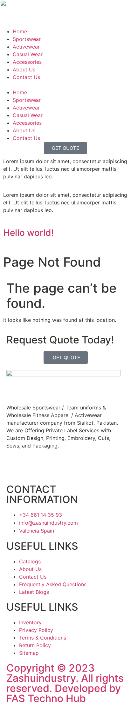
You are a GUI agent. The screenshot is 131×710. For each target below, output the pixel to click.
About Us (24, 69)
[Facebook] (14, 468)
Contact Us (26, 77)
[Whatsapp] (73, 468)
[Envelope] (54, 468)
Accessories (27, 62)
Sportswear (27, 39)
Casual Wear (28, 54)
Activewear (26, 46)
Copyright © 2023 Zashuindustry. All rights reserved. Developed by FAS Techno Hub (65, 683)
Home (20, 31)
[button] (65, 85)
